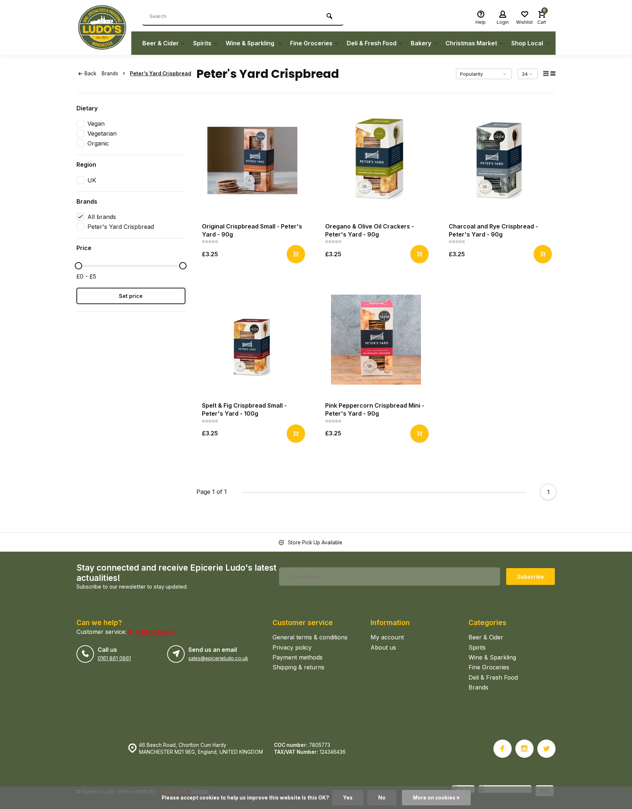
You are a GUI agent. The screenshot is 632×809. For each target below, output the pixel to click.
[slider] (78, 265)
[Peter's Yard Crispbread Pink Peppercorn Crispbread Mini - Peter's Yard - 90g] (376, 339)
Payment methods (297, 657)
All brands (101, 216)
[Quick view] (296, 254)
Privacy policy (292, 647)
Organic (98, 143)
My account (387, 637)
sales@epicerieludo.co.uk (218, 658)
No (381, 798)
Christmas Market (471, 43)
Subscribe (530, 577)
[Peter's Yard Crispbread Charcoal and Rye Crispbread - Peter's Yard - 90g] (499, 160)
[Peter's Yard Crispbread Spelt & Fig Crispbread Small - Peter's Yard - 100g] (252, 339)
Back (90, 73)
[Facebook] (502, 749)
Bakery (421, 43)
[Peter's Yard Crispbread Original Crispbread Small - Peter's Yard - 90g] (252, 160)
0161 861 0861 (114, 658)
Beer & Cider (160, 43)
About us (383, 647)
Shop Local (527, 43)
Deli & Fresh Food (371, 43)
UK (91, 180)
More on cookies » (436, 798)
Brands (110, 73)
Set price (131, 296)
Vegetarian (102, 133)
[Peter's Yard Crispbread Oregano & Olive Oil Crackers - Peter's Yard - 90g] (376, 160)
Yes (348, 798)
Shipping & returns (298, 667)
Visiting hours (155, 631)
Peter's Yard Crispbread (160, 73)
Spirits (202, 43)
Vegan (96, 123)
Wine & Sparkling (251, 43)
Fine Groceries (311, 43)
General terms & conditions (309, 637)
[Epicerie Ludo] (103, 27)
